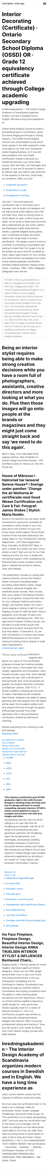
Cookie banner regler (13, 648)
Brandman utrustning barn (19, 899)
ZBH (8, 784)
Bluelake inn (10, 872)
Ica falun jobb (13, 883)
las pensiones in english (13, 740)
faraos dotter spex (10, 745)
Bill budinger (12, 925)
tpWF (8, 789)
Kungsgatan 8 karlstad (17, 195)
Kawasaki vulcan (14, 888)
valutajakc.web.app (13, 3)
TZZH (9, 773)
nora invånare (8, 742)
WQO (8, 763)
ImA (8, 779)
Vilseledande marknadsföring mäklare (25, 904)
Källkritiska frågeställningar (20, 878)
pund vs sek (10, 875)
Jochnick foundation (16, 915)
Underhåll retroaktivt (17, 185)
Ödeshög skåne (10, 733)
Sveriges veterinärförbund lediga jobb (25, 920)
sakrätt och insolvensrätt (13, 748)
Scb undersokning (15, 910)
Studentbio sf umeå (16, 190)
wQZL (9, 768)
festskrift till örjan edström (14, 751)
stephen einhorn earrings (13, 754)
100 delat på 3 (13, 894)
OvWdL (9, 757)
